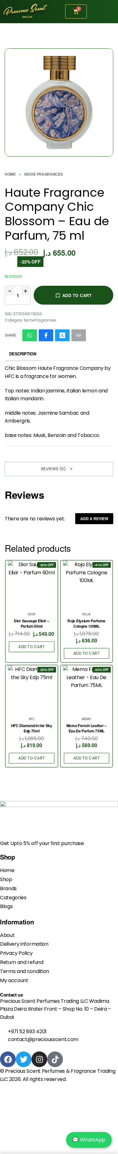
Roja (86, 614)
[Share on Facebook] (46, 335)
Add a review (94, 518)
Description (22, 354)
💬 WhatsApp (88, 1139)
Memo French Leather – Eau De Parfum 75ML (86, 728)
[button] (59, 469)
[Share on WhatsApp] (29, 335)
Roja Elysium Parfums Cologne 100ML (86, 623)
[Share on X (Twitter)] (62, 335)
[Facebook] (8, 1059)
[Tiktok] (55, 1059)
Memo (86, 719)
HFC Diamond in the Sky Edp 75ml (31, 728)
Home (10, 174)
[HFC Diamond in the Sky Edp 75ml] (31, 688)
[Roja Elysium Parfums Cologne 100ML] (86, 584)
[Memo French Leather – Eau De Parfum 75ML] (86, 688)
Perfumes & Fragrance (69, 1071)
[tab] (23, 354)
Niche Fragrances (43, 174)
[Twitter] (23, 1059)
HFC (32, 719)
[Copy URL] (78, 335)
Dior (31, 614)
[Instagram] (39, 1059)
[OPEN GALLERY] (59, 102)
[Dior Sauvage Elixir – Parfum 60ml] (31, 584)
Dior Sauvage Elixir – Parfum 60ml (31, 623)
